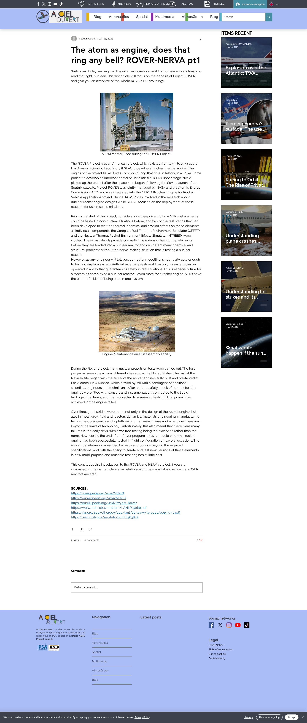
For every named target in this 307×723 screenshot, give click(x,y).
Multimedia (99, 661)
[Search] (268, 17)
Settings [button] (248, 717)
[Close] (303, 717)
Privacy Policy (142, 717)
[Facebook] (38, 4)
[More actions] (200, 38)
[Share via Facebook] (72, 529)
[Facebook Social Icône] (211, 625)
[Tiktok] (246, 625)
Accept (291, 717)
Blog (95, 633)
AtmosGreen (100, 670)
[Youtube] (238, 625)
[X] (220, 625)
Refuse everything (269, 717)
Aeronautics (100, 642)
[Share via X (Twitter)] (81, 529)
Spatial (96, 652)
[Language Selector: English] (274, 4)
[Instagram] (229, 625)
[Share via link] (90, 529)
